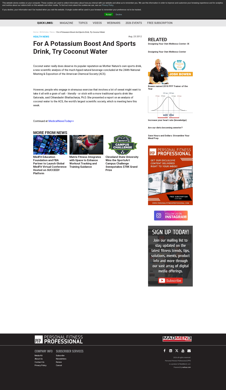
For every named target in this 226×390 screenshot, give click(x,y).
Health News (41, 36)
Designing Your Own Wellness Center (167, 51)
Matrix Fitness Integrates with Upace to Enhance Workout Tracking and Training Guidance (85, 161)
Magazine (66, 22)
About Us (39, 359)
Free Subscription (160, 22)
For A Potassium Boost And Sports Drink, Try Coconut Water (84, 47)
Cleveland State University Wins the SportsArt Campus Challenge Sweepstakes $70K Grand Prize (122, 163)
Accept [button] (108, 14)
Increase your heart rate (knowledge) (167, 120)
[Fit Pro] (59, 339)
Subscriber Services (69, 351)
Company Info (44, 351)
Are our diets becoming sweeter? (165, 127)
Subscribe (60, 355)
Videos (97, 22)
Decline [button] (119, 14)
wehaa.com (186, 367)
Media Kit (39, 355)
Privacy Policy (107, 5)
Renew (59, 362)
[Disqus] (87, 217)
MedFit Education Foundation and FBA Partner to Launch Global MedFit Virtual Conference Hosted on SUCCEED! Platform (50, 165)
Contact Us (39, 362)
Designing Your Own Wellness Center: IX (168, 43)
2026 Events (134, 22)
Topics (82, 22)
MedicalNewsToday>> (61, 121)
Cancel (59, 365)
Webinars (113, 22)
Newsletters (61, 359)
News (61, 132)
